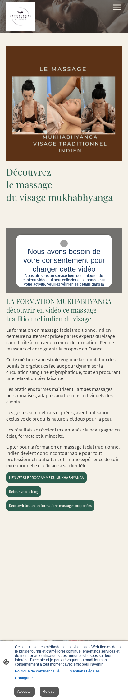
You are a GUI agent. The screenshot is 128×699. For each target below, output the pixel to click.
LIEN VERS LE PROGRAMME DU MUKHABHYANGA (46, 477)
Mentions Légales (85, 671)
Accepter (24, 691)
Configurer (24, 678)
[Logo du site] (20, 16)
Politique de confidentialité (37, 671)
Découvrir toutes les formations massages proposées (50, 505)
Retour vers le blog (23, 491)
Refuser (49, 691)
